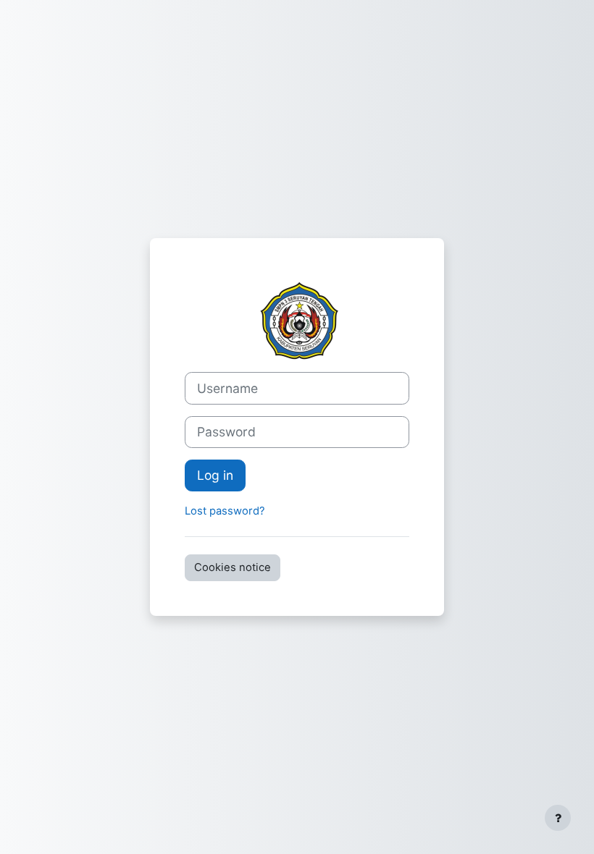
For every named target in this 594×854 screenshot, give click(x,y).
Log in (215, 475)
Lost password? (225, 510)
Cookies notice (232, 567)
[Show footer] (558, 818)
